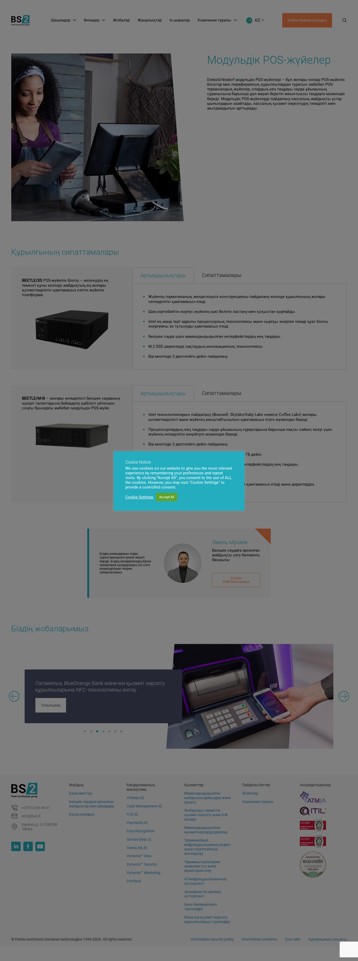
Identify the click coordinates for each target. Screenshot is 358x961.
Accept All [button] (166, 497)
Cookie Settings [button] (139, 497)
